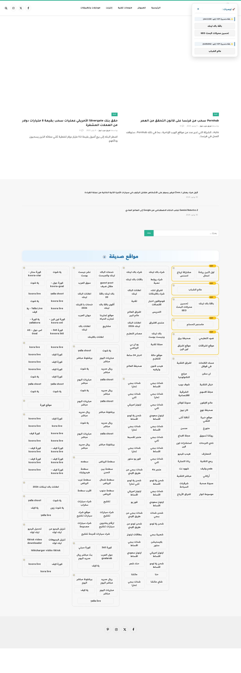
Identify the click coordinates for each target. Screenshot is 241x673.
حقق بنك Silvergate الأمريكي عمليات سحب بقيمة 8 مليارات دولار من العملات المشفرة (70, 123)
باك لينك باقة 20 (106, 295)
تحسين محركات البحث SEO (184, 307)
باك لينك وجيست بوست (157, 335)
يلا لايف (95, 565)
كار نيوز (184, 410)
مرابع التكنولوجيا (184, 375)
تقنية (216, 114)
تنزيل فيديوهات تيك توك (57, 541)
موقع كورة (46, 404)
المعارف (206, 453)
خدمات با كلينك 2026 (84, 306)
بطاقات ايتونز (134, 534)
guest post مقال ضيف (106, 284)
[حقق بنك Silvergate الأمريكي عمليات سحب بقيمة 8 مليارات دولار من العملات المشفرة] (70, 89)
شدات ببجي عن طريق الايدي (134, 471)
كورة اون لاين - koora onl (57, 321)
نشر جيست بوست (84, 274)
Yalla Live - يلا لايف (34, 310)
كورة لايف (57, 354)
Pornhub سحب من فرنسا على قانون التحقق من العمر (180, 121)
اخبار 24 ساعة (134, 355)
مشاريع (107, 326)
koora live (35, 293)
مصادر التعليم (134, 333)
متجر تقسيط (134, 437)
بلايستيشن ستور (156, 543)
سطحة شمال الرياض (107, 481)
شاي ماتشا (156, 581)
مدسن (184, 428)
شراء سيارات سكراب (84, 503)
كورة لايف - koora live (57, 450)
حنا (156, 574)
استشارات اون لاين (184, 445)
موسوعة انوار (206, 494)
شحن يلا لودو (157, 523)
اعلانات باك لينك (84, 328)
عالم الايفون (206, 402)
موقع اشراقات (206, 345)
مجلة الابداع (184, 435)
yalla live (95, 600)
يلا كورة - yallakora (34, 321)
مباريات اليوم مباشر (107, 359)
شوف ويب (184, 384)
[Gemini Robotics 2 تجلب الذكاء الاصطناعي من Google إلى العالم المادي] (210, 215)
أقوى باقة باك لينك (106, 306)
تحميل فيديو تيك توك (34, 530)
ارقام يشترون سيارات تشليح (106, 525)
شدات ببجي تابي (134, 395)
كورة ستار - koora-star (34, 274)
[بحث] (6, 8)
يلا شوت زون (57, 507)
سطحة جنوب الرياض (107, 492)
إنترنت (109, 8)
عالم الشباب (195, 289)
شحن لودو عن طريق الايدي (134, 525)
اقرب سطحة (84, 490)
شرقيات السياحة (184, 485)
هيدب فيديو (184, 453)
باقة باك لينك (206, 303)
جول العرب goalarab (107, 556)
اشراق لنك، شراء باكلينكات (156, 292)
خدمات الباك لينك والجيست (107, 274)
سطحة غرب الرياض (84, 481)
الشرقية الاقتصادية (184, 393)
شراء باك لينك (156, 272)
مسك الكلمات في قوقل (206, 364)
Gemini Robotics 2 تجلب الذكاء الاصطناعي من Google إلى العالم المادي (161, 210)
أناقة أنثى (184, 417)
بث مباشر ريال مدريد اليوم (84, 556)
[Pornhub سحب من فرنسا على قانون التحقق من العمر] (171, 89)
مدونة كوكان (184, 402)
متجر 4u (156, 469)
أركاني (206, 475)
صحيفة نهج (206, 410)
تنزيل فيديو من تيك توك (57, 530)
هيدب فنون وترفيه (157, 367)
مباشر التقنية (184, 475)
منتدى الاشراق (156, 322)
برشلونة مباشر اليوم (84, 581)
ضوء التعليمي (206, 338)
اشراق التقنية (184, 362)
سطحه (84, 461)
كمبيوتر (142, 8)
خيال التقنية (206, 384)
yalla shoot (84, 350)
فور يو (134, 502)
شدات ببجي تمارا (134, 385)
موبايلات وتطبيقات (90, 8)
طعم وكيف (206, 468)
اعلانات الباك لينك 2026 (134, 324)
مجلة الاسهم (206, 391)
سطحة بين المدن (107, 470)
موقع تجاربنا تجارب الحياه (107, 317)
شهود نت (184, 468)
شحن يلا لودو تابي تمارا (134, 482)
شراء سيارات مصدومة (84, 525)
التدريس (156, 311)
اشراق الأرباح (184, 494)
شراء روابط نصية (156, 281)
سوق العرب (84, 282)
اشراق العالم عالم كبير (134, 313)
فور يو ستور (134, 458)
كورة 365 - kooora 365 (57, 332)
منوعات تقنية (125, 8)
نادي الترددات (206, 443)
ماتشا (134, 574)
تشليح (106, 501)
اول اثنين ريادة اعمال (206, 274)
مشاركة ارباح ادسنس (184, 274)
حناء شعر (134, 563)
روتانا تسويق (206, 435)
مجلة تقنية (157, 344)
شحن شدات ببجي (156, 514)
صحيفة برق (184, 338)
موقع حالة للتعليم (156, 357)
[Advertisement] (120, 28)
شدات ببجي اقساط (156, 385)
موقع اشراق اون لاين (184, 347)
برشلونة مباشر (84, 357)
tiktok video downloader (34, 541)
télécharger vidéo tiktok (45, 550)
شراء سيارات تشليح (107, 514)
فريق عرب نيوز (205, 126)
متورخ (206, 428)
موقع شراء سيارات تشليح (84, 514)
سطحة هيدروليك (84, 470)
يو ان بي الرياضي (134, 346)
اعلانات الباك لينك (134, 292)
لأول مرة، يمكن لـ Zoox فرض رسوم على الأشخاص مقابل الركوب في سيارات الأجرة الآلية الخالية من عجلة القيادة (141, 193)
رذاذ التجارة (184, 461)
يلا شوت (106, 350)
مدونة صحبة (206, 483)
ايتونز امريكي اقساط (134, 493)
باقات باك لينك (134, 279)
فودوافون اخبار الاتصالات (156, 303)
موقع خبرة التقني (206, 419)
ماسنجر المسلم (195, 324)
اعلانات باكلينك (96, 336)
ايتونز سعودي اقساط (156, 417)
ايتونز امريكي (134, 404)
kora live (34, 347)
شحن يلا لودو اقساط (134, 417)
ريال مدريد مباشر (106, 370)
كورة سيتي (84, 547)
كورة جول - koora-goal (57, 284)
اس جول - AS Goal (34, 332)
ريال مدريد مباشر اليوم (106, 581)
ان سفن (206, 373)
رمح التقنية (206, 461)
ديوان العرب (84, 315)
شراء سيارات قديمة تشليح (95, 533)
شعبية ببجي (156, 534)
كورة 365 (107, 547)
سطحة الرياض (107, 461)
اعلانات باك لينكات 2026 (46, 486)
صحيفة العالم (134, 365)
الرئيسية (156, 8)
